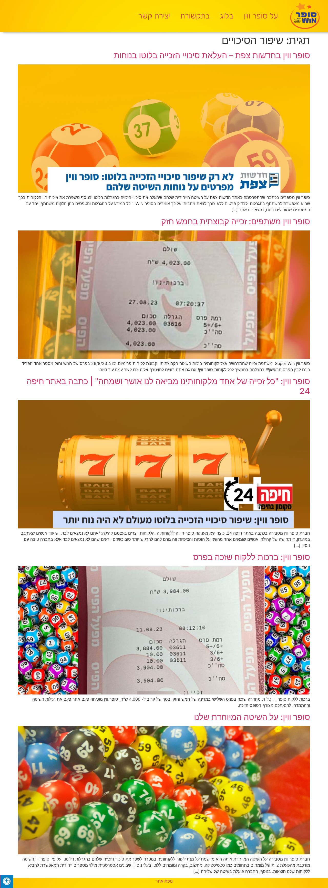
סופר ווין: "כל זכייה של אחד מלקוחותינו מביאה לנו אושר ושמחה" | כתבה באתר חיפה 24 (168, 386)
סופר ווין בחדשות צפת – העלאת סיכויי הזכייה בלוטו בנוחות (212, 55)
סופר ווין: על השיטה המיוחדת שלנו (252, 717)
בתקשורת (195, 16)
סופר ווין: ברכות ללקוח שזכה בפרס (251, 557)
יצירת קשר (154, 16)
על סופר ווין (260, 16)
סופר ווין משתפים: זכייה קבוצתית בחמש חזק (235, 221)
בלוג (226, 16)
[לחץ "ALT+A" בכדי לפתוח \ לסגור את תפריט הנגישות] (6, 881)
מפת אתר (164, 881)
